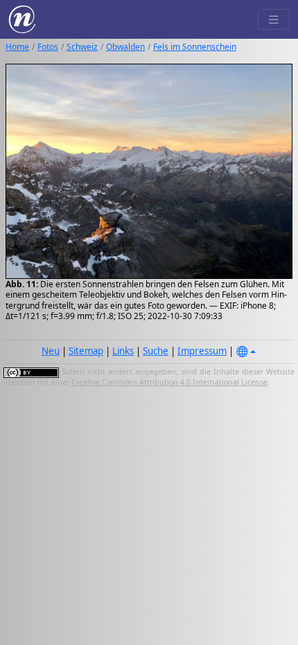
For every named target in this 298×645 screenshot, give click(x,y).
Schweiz (82, 47)
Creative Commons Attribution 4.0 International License (169, 382)
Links (123, 351)
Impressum (202, 351)
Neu (51, 351)
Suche (155, 351)
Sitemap (86, 351)
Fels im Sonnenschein (194, 47)
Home (17, 47)
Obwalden (125, 47)
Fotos (47, 47)
